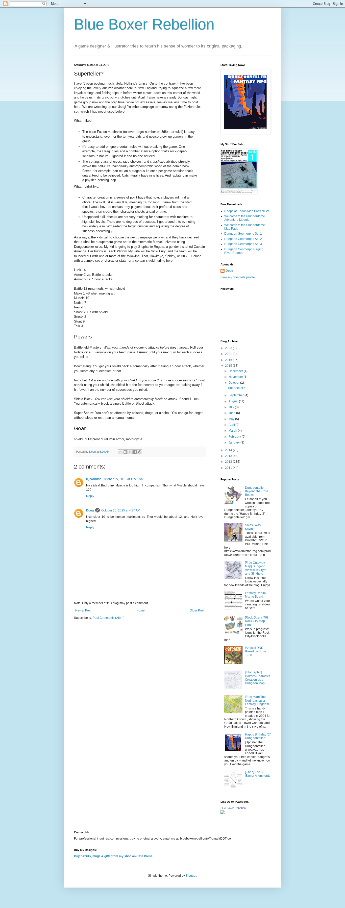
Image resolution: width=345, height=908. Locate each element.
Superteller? (236, 388)
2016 (229, 360)
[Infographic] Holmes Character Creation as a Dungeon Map (257, 678)
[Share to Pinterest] (139, 451)
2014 (229, 450)
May (232, 419)
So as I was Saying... (253, 526)
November (236, 377)
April (232, 425)
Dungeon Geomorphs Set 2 (243, 239)
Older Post (197, 610)
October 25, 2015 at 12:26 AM (123, 479)
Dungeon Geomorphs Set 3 (243, 244)
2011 (229, 468)
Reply (90, 496)
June (232, 413)
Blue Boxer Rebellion (144, 24)
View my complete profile (237, 277)
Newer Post (83, 610)
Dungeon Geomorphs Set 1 (243, 233)
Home (140, 610)
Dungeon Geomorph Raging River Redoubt (243, 251)
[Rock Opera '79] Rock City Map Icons (256, 621)
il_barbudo (93, 479)
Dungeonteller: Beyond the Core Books (256, 491)
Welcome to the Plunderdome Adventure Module (244, 218)
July (232, 407)
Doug (90, 510)
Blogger (191, 875)
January (234, 442)
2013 (229, 456)
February (235, 436)
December (236, 371)
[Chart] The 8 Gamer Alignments (257, 773)
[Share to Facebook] (134, 451)
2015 (229, 365)
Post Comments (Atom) (108, 618)
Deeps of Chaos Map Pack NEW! (246, 211)
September (236, 395)
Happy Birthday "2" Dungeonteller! (258, 736)
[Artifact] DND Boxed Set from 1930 (255, 651)
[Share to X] (130, 451)
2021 (229, 354)
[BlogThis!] (125, 451)
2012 (229, 461)
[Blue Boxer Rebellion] (222, 813)
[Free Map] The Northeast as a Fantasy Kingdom (257, 700)
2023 (229, 348)
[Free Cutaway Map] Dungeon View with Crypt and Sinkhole (255, 568)
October (234, 382)
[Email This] (120, 451)
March (233, 430)
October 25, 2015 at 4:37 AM (120, 510)
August (234, 401)
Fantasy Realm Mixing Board (255, 594)
